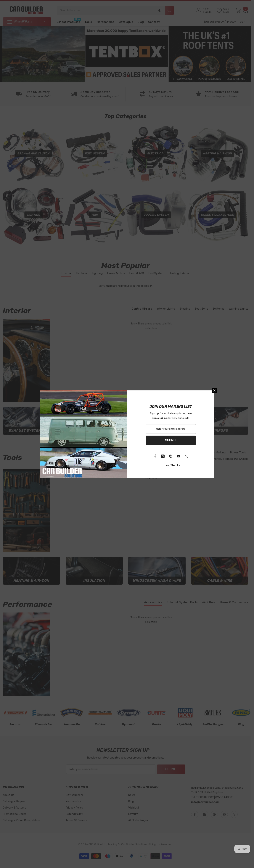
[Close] (214, 390)
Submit (170, 440)
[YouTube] (178, 456)
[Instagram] (163, 456)
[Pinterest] (171, 456)
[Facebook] (155, 456)
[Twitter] (186, 456)
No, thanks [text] (172, 465)
